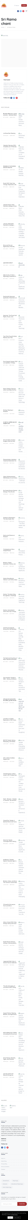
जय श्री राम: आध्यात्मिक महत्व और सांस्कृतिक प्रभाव (10, 422)
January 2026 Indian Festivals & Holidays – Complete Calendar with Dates (9, 225)
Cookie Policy (14, 1214)
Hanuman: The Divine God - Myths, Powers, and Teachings (10, 317)
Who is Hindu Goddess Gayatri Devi (9, 758)
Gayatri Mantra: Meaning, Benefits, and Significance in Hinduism (9, 1014)
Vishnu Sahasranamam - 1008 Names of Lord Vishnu (10, 477)
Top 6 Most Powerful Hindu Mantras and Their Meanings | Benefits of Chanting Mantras (10, 338)
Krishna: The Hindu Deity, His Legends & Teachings (9, 595)
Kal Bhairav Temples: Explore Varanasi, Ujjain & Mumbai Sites (9, 861)
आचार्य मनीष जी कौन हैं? (8, 263)
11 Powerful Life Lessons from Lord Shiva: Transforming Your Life (9, 906)
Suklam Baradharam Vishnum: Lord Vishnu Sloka (10, 579)
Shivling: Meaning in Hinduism (8, 410)
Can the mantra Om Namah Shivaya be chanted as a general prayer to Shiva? (8, 1075)
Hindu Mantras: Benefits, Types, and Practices (9, 1058)
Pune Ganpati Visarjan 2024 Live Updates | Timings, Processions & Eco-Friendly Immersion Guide (10, 363)
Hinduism (5, 1184)
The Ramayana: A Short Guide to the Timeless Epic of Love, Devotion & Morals (10, 775)
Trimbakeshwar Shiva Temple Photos (8, 550)
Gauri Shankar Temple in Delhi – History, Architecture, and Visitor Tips (10, 679)
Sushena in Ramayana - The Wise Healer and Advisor (9, 519)
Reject (10, 1217)
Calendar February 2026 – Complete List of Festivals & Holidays (9, 147)
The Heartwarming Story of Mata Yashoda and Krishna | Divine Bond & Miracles (10, 659)
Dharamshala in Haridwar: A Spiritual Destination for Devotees (10, 461)
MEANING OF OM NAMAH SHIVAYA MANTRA (9, 167)
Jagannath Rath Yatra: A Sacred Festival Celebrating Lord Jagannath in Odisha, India (10, 963)
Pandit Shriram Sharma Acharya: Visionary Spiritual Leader (10, 943)
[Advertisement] (14, 53)
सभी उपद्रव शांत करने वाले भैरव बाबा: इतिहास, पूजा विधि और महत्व (9, 699)
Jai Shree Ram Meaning (9, 133)
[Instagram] (21, 11)
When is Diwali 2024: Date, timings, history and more (10, 922)
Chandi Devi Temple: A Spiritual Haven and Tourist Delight (10, 822)
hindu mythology (7, 1187)
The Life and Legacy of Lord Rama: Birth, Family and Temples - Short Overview (9, 988)
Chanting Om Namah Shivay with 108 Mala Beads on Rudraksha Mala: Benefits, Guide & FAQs (10, 629)
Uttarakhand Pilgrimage (17, 1184)
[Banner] (4, 35)
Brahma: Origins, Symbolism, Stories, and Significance (9, 564)
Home (2, 27)
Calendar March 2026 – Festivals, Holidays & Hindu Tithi (10, 206)
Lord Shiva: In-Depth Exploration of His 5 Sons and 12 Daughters (9, 720)
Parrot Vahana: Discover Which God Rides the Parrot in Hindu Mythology (10, 390)
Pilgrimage (15, 1180)
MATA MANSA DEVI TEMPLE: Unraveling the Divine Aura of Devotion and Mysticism (10, 1034)
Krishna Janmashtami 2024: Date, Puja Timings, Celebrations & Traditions (9, 611)
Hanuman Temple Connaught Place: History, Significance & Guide (9, 841)
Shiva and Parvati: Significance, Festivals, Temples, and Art (9, 247)
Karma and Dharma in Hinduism (9, 536)
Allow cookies (17, 1217)
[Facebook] (18, 11)
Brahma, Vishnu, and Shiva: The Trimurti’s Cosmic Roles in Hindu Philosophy (10, 882)
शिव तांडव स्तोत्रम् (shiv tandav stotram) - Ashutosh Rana (10, 114)
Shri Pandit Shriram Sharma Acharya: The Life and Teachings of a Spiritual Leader (10, 492)
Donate (24, 5)
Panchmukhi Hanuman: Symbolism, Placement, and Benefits (10, 298)
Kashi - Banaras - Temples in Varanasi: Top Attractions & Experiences (10, 800)
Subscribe (22, 1204)
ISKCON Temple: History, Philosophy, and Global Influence (9, 742)
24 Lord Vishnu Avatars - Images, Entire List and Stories (9, 441)
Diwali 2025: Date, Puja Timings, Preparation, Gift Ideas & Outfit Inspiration (9, 185)
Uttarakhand (6, 1180)
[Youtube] (23, 11)
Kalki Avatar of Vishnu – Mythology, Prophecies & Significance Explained (9, 276)
